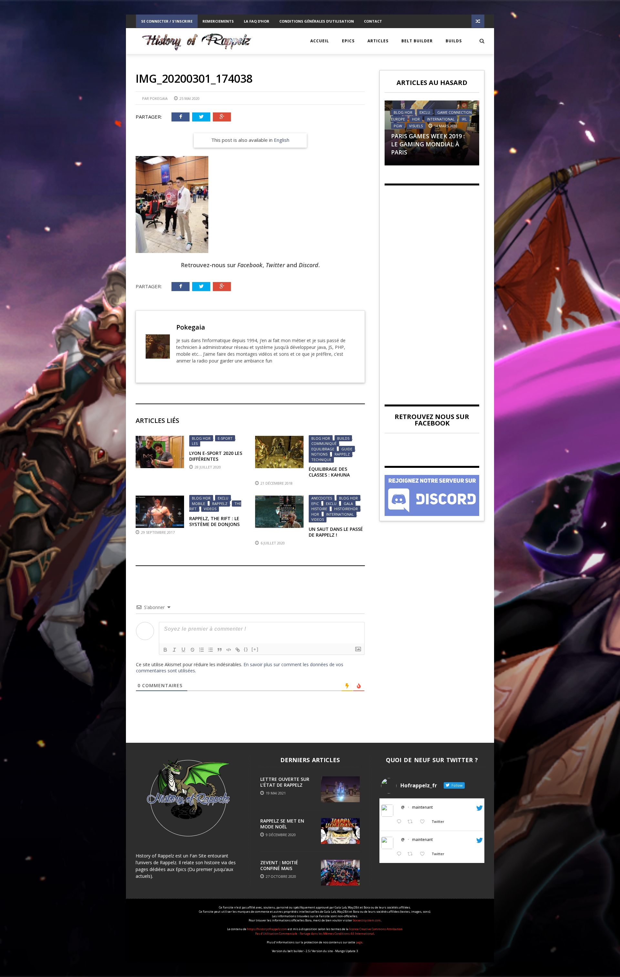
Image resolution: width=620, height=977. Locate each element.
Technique (321, 459)
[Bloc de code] (228, 650)
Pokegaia (159, 98)
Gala (348, 503)
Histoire (319, 508)
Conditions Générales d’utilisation (316, 21)
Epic (315, 503)
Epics (348, 41)
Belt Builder (417, 41)
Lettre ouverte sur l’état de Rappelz (284, 782)
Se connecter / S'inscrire (166, 21)
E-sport (225, 438)
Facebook (250, 265)
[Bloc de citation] (219, 650)
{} (246, 649)
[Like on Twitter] (424, 822)
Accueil (319, 41)
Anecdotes (321, 498)
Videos (210, 508)
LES (195, 443)
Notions (319, 454)
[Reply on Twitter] (400, 822)
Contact (373, 21)
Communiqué (323, 443)
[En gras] (165, 650)
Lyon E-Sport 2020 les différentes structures (215, 459)
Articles (377, 41)
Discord (308, 265)
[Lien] (237, 650)
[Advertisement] (432, 289)
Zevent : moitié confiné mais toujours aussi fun (284, 868)
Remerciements (218, 21)
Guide (346, 448)
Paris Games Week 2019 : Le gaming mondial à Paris (428, 144)
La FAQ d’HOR (256, 21)
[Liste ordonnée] (201, 650)
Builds (454, 41)
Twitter (275, 265)
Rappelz (342, 454)
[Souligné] (183, 650)
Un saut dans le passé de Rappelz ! (336, 532)
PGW (398, 125)
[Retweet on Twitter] (412, 822)
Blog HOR (201, 438)
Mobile (198, 503)
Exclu (223, 498)
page (359, 942)
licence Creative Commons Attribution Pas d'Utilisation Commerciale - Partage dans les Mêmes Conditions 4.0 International (329, 931)
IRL (464, 119)
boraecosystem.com (367, 920)
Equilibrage (322, 448)
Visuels (416, 125)
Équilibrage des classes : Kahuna (329, 472)
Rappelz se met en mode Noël (282, 824)
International (340, 514)
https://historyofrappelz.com (267, 929)
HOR (315, 514)
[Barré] (192, 650)
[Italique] (174, 650)
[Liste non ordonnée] (210, 650)
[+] (255, 649)
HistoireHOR (346, 508)
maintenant (422, 807)
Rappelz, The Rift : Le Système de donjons (214, 521)
